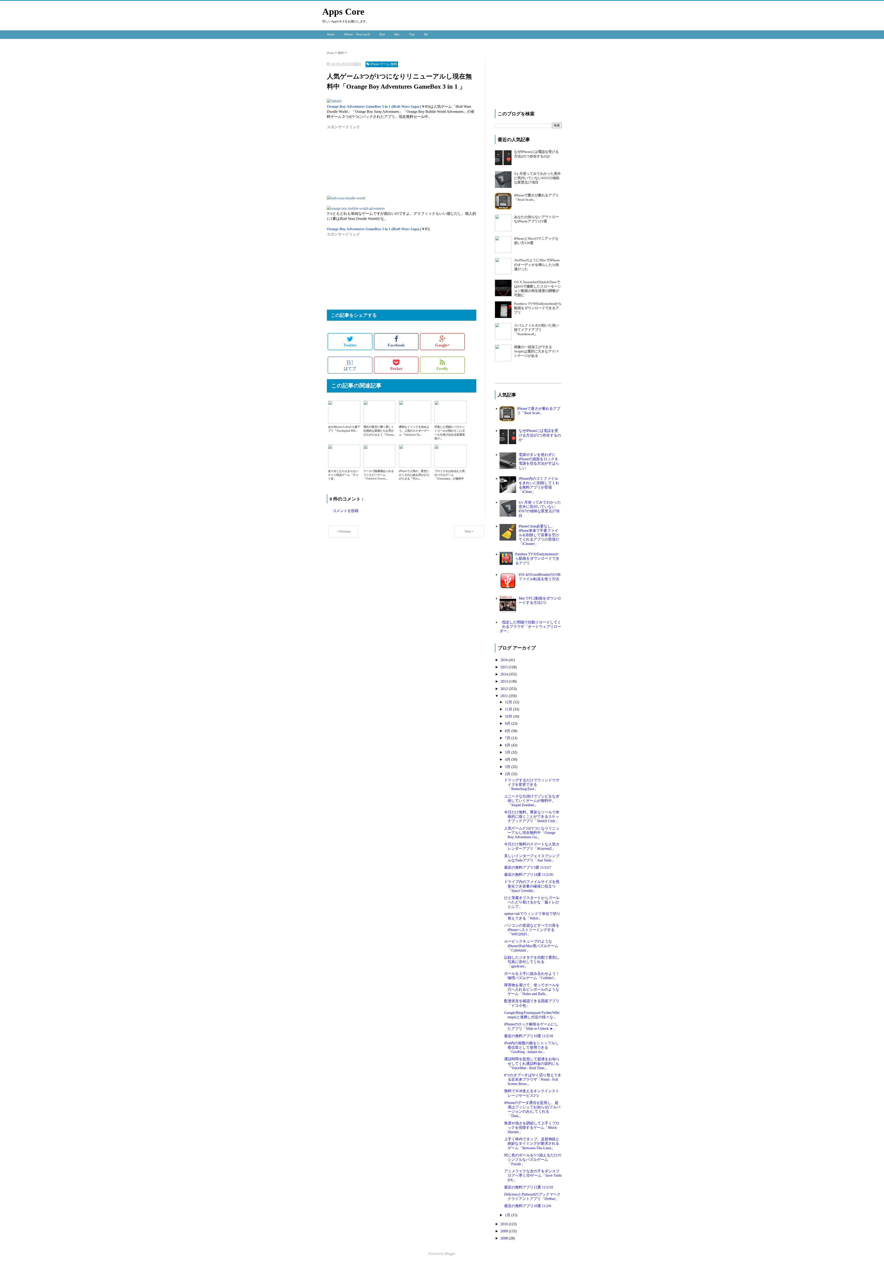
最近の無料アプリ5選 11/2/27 (527, 867)
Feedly (442, 368)
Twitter (350, 345)
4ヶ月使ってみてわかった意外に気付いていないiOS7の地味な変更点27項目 (537, 178)
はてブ (350, 365)
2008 (504, 1238)
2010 (504, 1224)
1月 (508, 1215)
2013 (504, 681)
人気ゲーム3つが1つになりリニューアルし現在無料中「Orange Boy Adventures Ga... (531, 832)
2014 (504, 674)
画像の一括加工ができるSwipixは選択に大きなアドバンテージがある (536, 351)
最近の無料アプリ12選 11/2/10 (528, 1187)
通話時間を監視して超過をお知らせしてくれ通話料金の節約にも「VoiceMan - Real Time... (531, 1063)
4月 (508, 759)
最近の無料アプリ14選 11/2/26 (528, 874)
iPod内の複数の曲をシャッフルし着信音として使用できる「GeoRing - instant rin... (531, 1047)
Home (331, 34)
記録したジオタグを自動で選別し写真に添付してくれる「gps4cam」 (531, 961)
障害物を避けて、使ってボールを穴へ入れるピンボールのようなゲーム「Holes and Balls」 (531, 989)
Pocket (396, 368)
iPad (382, 34)
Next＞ (469, 531)
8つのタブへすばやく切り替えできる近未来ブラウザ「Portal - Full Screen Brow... (532, 1079)
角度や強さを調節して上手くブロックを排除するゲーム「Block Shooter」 (531, 1127)
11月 (509, 709)
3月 (508, 767)
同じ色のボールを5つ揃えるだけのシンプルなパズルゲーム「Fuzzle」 (532, 1159)
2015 (504, 667)
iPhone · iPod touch (357, 34)
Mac (397, 34)
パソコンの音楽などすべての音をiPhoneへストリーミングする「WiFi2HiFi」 (531, 929)
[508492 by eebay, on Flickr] (334, 101)
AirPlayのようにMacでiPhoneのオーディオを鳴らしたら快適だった (537, 264)
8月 (508, 731)
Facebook (396, 345)
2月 (508, 774)
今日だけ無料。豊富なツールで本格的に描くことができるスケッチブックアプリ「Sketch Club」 (531, 816)
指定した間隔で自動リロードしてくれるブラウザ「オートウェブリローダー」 (530, 626)
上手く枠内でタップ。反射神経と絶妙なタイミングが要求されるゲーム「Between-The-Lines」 (531, 1143)
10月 (509, 716)
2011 (504, 696)
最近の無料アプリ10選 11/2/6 (527, 1206)
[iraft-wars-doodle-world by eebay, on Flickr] (346, 198)
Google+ (442, 345)
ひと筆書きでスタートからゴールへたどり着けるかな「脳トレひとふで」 (531, 902)
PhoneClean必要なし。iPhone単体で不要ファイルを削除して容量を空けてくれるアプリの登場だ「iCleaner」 (539, 535)
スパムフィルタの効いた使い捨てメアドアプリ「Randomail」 (536, 329)
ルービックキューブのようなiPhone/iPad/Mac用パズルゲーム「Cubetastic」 (531, 945)
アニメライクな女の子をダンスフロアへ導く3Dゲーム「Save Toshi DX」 (532, 1175)
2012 (504, 689)
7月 (508, 738)
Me (426, 34)
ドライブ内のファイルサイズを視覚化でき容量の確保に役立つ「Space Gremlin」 (531, 886)
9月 (508, 723)
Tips (412, 34)
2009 (504, 1231)
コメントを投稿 (345, 511)
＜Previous (343, 531)
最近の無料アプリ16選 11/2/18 (528, 1036)
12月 (509, 702)
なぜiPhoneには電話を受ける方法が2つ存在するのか (540, 435)
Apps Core (343, 11)
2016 (504, 660)
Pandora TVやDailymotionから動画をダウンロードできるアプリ (538, 308)
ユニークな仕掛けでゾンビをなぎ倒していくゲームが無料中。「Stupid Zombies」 (531, 800)
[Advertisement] (365, 162)
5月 (508, 752)
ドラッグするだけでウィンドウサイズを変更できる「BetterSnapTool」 (531, 784)
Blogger (450, 1253)
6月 (508, 745)
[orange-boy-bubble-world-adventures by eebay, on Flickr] (356, 208)
